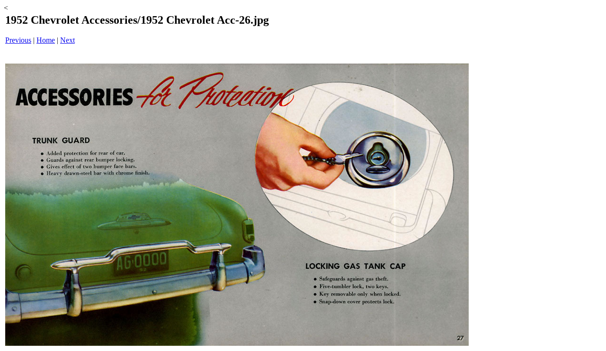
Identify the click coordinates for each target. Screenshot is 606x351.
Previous (18, 40)
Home (45, 40)
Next (67, 40)
